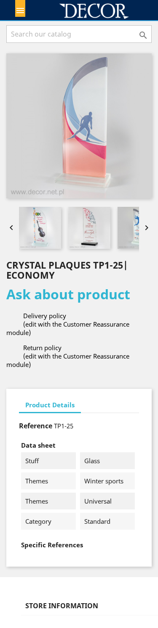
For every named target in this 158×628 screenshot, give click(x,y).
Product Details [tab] (50, 405)
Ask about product (68, 294)
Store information (61, 605)
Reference (35, 426)
